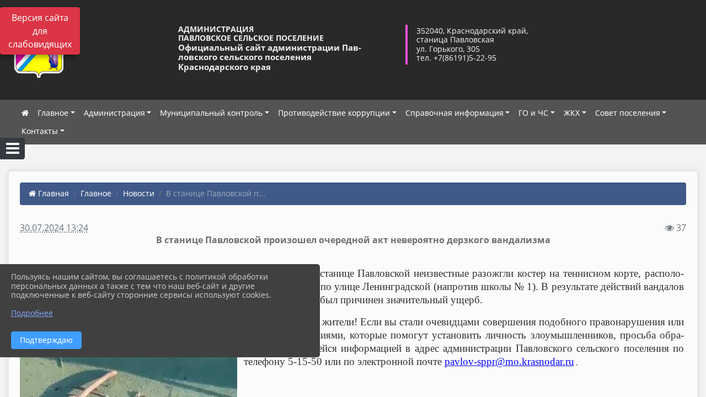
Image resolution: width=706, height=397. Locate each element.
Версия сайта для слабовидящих (40, 31)
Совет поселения (627, 113)
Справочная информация (454, 113)
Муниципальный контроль (211, 113)
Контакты (40, 131)
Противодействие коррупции (334, 113)
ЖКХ (572, 113)
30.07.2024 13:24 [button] (54, 228)
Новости (138, 193)
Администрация (114, 113)
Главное (53, 113)
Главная (52, 193)
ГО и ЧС (533, 113)
